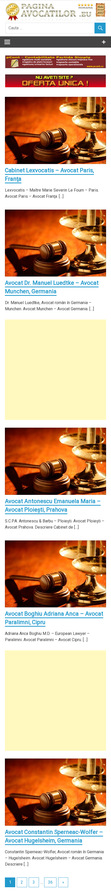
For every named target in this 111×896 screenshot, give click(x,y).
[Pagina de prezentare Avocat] (55, 85)
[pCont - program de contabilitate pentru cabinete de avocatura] (55, 66)
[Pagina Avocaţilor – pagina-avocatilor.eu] (55, 19)
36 (50, 882)
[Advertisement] (55, 370)
